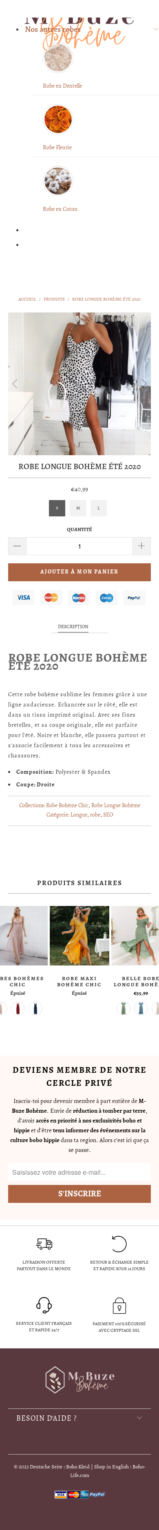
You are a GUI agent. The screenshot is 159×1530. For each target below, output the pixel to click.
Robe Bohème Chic (67, 805)
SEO (108, 815)
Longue (79, 815)
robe (95, 815)
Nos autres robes (53, 29)
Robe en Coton (60, 209)
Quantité (79, 529)
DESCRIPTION (73, 626)
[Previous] (16, 383)
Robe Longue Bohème (115, 805)
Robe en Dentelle (62, 86)
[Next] (143, 383)
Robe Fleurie (57, 147)
